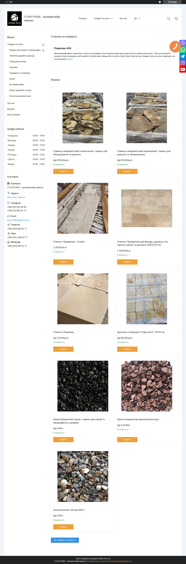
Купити (63, 171)
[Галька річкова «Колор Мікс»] (83, 476)
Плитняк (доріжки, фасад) (21, 56)
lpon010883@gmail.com (18, 220)
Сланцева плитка (17, 61)
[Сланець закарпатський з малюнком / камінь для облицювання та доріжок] (83, 118)
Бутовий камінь (16, 84)
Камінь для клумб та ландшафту (25, 50)
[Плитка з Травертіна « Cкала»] (83, 208)
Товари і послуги (102, 18)
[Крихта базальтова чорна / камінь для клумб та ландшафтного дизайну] (83, 386)
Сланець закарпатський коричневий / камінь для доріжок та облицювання (144, 153)
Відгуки (10, 109)
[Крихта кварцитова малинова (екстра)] (147, 386)
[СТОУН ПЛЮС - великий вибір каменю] (14, 18)
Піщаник (13, 67)
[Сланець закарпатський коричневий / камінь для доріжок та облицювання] (147, 118)
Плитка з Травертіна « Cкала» (69, 241)
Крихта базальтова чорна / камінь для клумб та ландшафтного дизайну (79, 421)
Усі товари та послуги (63, 540)
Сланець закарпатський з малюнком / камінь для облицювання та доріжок (80, 153)
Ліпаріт (69, 59)
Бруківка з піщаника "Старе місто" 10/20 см (140, 332)
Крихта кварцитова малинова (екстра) (138, 419)
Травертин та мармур (19, 73)
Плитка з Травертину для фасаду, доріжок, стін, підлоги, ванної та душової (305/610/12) (142, 243)
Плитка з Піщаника (63, 332)
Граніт (12, 79)
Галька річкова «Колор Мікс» (69, 510)
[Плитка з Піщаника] (83, 299)
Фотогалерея (13, 114)
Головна (83, 18)
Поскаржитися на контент (97, 561)
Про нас (123, 18)
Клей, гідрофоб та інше (20, 90)
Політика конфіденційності (121, 561)
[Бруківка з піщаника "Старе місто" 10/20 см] (147, 299)
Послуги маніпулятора (20, 96)
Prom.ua (107, 559)
